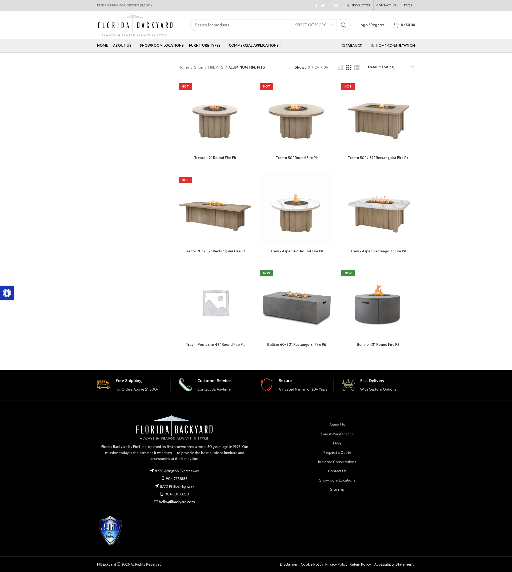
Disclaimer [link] (288, 564)
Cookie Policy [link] (312, 564)
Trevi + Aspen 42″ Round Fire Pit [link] (296, 251)
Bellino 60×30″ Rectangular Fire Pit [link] (296, 344)
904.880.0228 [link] (176, 494)
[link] (7, 293)
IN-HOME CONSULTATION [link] (393, 45)
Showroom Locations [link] (337, 480)
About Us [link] (337, 424)
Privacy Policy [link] (336, 564)
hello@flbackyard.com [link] (177, 501)
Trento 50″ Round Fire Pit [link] (297, 157)
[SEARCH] (343, 25)
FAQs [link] (337, 443)
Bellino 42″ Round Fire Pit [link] (378, 344)
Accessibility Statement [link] (394, 564)
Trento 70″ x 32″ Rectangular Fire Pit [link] (215, 251)
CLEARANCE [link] (351, 45)
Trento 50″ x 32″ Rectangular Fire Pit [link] (378, 157)
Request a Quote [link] (337, 452)
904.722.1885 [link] (176, 478)
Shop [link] (199, 67)
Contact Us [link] (337, 470)
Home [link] (184, 67)
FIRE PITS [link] (216, 67)
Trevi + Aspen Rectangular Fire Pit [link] (378, 251)
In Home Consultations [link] (337, 461)
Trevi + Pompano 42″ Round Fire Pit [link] (215, 344)
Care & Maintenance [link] (337, 434)
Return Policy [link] (360, 564)
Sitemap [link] (337, 489)
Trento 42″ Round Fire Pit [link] (215, 157)
